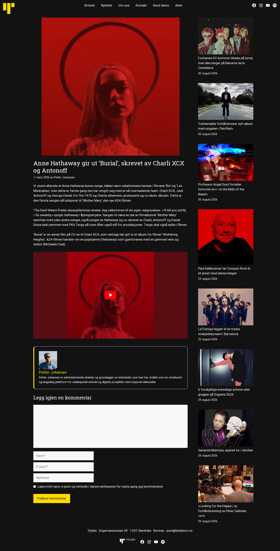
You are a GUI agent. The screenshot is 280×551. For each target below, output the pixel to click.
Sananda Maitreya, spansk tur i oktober (225, 450)
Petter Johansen (53, 372)
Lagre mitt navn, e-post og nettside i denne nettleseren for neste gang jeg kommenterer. (101, 486)
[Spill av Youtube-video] (110, 295)
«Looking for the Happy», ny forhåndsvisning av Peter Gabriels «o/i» (222, 511)
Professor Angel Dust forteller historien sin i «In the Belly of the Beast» (221, 189)
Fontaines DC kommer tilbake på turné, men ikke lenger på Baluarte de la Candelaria (225, 63)
